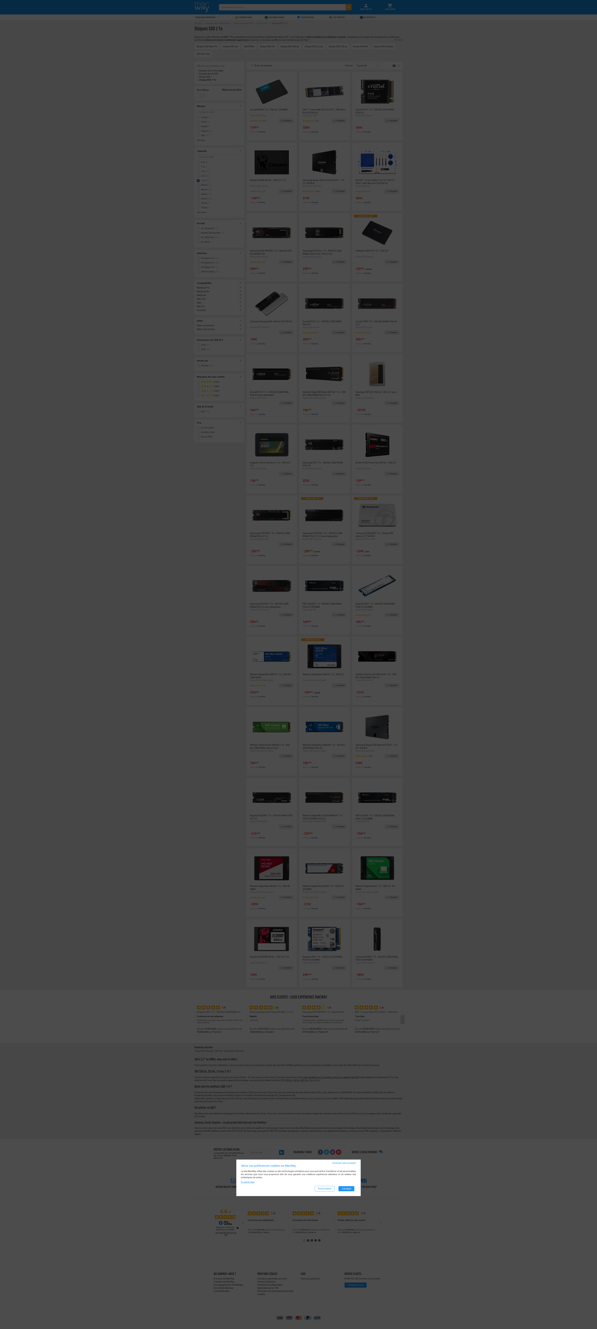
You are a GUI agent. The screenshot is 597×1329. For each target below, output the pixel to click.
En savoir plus (247, 1182)
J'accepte (346, 1188)
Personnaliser (324, 1188)
